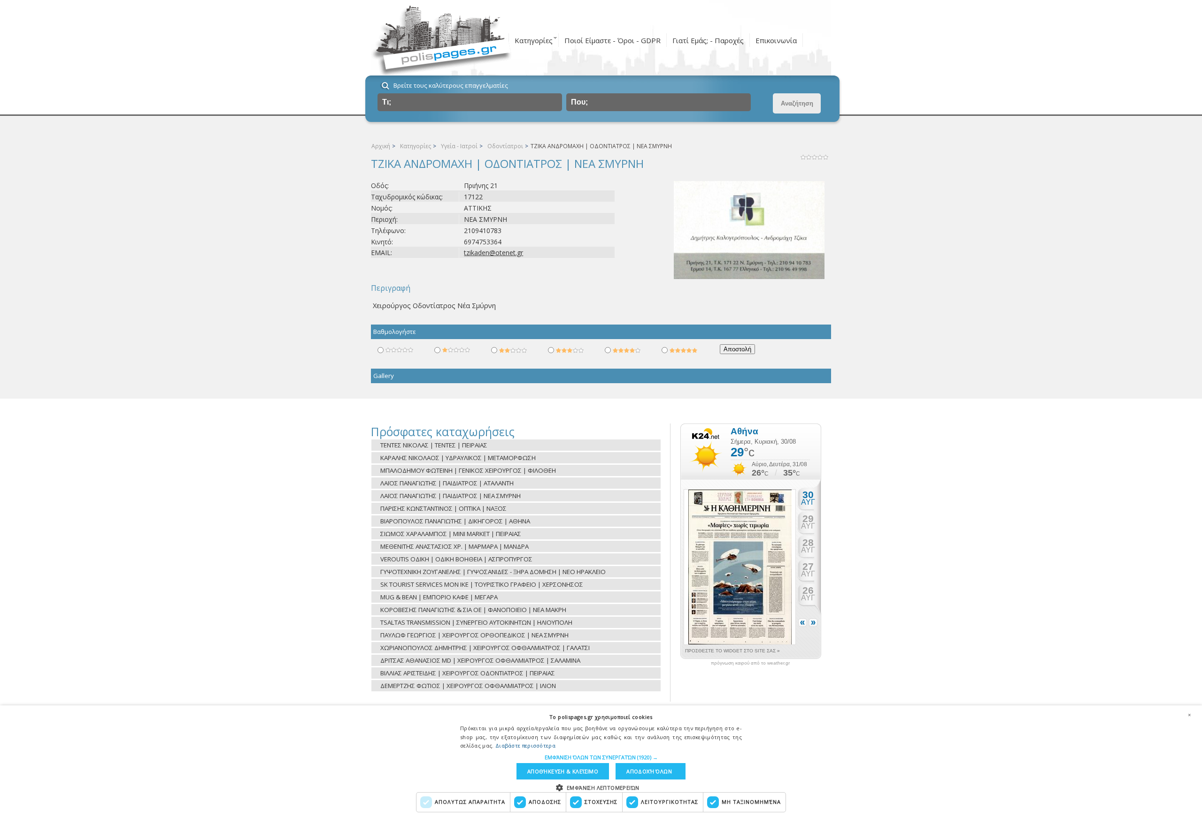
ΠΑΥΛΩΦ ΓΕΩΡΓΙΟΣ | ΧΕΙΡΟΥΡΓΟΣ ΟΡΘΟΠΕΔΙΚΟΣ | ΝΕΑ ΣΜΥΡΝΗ (474, 635)
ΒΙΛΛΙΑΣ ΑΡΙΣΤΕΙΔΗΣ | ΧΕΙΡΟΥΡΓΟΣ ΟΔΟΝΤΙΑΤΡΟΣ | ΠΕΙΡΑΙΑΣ (467, 673)
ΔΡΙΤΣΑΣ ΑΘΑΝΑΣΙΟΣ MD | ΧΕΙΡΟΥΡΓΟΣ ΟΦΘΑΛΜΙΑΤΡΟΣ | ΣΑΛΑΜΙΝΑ (480, 660)
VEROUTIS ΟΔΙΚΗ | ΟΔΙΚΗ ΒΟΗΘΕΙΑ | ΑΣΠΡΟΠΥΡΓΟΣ (456, 559)
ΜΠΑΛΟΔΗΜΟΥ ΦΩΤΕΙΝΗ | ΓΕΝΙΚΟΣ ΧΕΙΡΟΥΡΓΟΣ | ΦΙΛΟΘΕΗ (468, 470)
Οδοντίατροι (505, 146)
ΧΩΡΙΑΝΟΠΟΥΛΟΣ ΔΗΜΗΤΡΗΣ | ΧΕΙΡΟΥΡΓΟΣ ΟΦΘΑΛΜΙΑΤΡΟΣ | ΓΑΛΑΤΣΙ (485, 647)
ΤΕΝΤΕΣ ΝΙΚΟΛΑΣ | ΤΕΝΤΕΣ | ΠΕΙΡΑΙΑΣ (433, 445)
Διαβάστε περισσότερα (525, 745)
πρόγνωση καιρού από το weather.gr (750, 663)
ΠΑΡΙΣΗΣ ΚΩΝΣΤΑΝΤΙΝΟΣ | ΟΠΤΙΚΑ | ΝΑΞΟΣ (443, 508)
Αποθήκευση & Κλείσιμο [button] (562, 771)
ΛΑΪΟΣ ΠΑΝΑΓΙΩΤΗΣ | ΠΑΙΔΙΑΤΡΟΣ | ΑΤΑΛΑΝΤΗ (447, 483)
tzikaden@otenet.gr (493, 252)
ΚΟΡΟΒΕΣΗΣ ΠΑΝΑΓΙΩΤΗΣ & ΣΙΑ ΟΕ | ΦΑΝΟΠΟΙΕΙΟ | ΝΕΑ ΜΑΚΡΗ (473, 609)
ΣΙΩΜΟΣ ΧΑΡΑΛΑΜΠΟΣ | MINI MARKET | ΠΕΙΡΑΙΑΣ (450, 534)
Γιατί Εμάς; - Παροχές (708, 40)
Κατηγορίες (534, 40)
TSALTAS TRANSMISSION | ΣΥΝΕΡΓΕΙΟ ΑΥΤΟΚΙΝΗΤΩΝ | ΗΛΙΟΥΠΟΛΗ (476, 622)
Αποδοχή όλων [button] (649, 771)
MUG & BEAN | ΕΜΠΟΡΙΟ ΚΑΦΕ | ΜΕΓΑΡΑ (439, 597)
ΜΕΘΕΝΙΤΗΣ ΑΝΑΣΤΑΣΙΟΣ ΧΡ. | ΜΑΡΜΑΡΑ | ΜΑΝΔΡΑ (454, 546)
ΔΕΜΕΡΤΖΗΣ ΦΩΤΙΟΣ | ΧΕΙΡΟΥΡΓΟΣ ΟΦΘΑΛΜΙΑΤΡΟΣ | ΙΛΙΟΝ (468, 685)
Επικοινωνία (776, 40)
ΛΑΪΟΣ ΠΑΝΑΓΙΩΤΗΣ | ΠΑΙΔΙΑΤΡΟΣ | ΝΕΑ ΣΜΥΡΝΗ (450, 496)
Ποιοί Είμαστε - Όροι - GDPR (612, 40)
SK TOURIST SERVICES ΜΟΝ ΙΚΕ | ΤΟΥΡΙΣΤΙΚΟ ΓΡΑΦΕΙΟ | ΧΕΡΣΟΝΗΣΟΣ (481, 584)
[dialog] (601, 761)
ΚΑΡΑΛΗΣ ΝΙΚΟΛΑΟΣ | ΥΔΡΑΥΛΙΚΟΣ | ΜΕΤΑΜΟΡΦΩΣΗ (458, 458)
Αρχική (380, 146)
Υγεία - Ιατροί (459, 146)
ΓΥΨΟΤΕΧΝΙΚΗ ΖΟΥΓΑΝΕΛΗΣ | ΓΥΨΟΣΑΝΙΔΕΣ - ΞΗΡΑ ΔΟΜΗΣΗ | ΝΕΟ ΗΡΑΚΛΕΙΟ (493, 571)
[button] (601, 757)
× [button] (1189, 715)
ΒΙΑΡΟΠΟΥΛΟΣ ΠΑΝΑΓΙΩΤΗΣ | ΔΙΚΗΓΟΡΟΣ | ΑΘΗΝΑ (455, 521)
